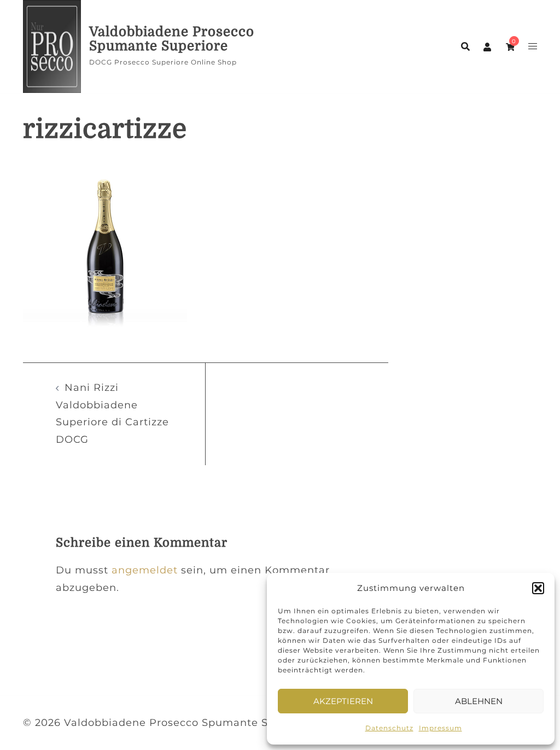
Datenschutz (389, 728)
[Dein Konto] (487, 46)
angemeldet (145, 570)
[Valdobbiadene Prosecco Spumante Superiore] (52, 46)
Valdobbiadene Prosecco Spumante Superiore (171, 39)
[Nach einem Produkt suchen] (465, 46)
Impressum (440, 728)
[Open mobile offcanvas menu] (532, 46)
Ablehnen (479, 701)
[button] (538, 588)
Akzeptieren (343, 701)
